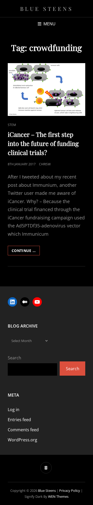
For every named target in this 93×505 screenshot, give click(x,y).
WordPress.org (22, 440)
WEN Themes (58, 496)
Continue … (26, 251)
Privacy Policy (69, 490)
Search (14, 358)
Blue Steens (46, 8)
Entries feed (19, 419)
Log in (13, 409)
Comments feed (23, 430)
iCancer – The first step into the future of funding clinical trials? (43, 143)
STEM (12, 125)
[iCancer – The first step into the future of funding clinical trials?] (46, 89)
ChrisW (45, 164)
